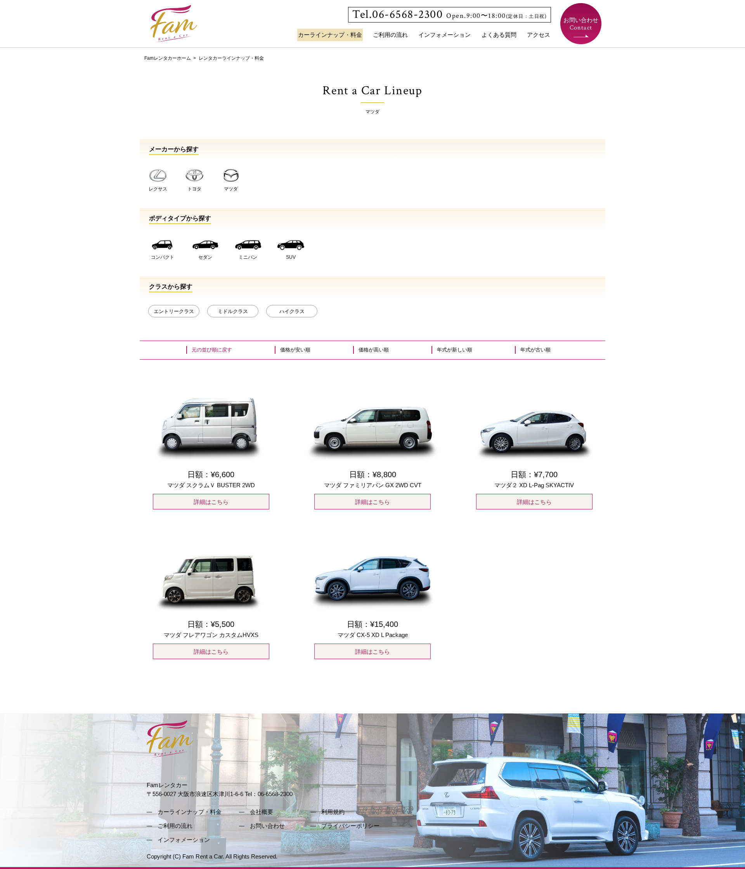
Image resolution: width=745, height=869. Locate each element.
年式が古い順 (535, 350)
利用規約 (333, 811)
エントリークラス (174, 311)
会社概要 (261, 811)
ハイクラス (292, 311)
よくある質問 (499, 34)
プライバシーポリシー (350, 825)
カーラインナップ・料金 (330, 34)
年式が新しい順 (454, 350)
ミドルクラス (233, 311)
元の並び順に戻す (212, 350)
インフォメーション (444, 34)
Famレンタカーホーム (167, 58)
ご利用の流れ (390, 34)
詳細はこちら (211, 502)
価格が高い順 (374, 350)
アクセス (538, 34)
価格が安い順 (295, 350)
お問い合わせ (580, 24)
